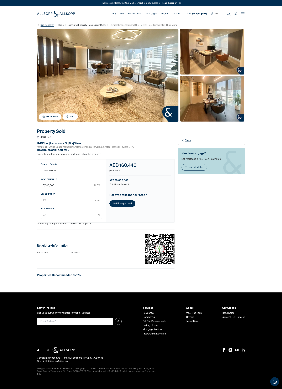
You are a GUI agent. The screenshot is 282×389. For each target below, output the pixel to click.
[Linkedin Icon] (243, 349)
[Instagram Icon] (230, 349)
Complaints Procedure (48, 358)
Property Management (154, 334)
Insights (164, 13)
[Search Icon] (228, 13)
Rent (122, 13)
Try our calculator (194, 167)
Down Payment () (49, 179)
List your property (197, 13)
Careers (176, 13)
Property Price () (49, 164)
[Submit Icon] (117, 321)
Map (71, 117)
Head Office (228, 313)
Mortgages (151, 13)
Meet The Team (194, 313)
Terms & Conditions (72, 358)
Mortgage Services (152, 329)
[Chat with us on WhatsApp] (274, 381)
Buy (114, 13)
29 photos (52, 117)
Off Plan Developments (154, 321)
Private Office (135, 13)
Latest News (192, 321)
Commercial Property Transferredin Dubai (87, 25)
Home (61, 25)
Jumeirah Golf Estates (233, 317)
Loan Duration (48, 194)
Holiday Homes (150, 325)
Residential (148, 313)
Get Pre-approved (122, 203)
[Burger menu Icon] (242, 13)
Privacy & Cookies (93, 358)
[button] (235, 13)
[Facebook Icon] (224, 349)
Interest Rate (47, 209)
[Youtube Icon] (237, 349)
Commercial (149, 317)
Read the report (170, 3)
